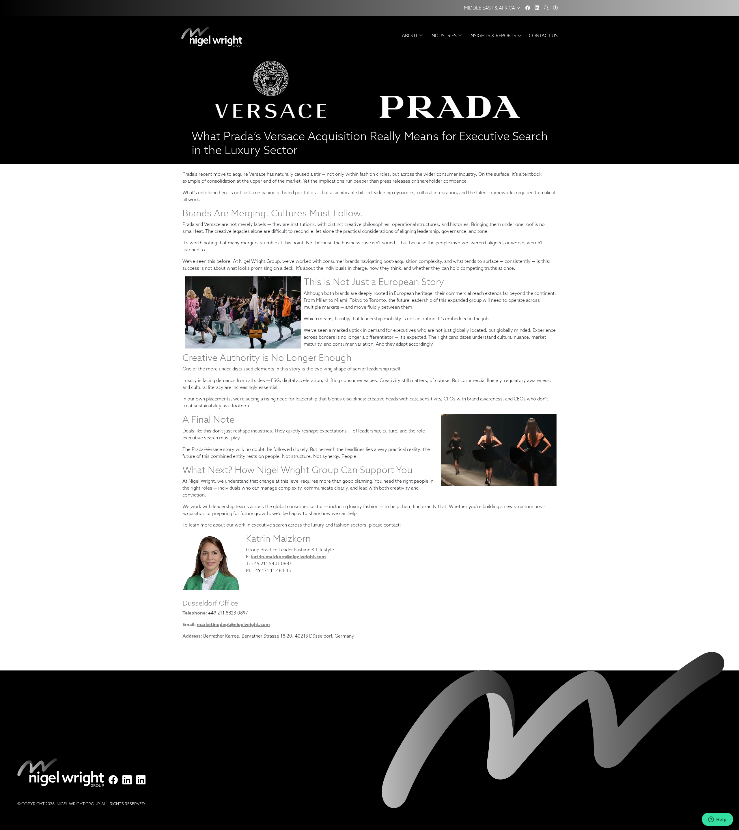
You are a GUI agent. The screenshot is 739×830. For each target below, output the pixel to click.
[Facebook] (527, 8)
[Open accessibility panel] (555, 8)
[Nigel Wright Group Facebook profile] (113, 780)
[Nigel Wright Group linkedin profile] (140, 780)
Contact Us (543, 36)
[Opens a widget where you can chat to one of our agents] (717, 820)
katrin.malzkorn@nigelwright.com (288, 557)
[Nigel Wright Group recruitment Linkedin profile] (127, 780)
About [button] (410, 36)
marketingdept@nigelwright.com (233, 624)
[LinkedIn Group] (537, 8)
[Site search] (546, 8)
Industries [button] (444, 36)
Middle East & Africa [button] (490, 8)
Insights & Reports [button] (493, 36)
